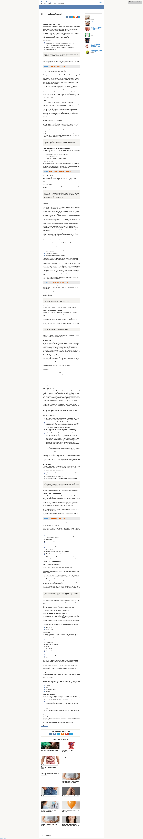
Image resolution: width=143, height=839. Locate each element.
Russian (1, 838)
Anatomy (44, 7)
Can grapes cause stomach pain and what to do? (96, 51)
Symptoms (56, 7)
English (100, 2)
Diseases (50, 7)
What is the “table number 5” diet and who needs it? (95, 34)
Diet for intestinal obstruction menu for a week (95, 22)
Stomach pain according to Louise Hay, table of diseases (96, 39)
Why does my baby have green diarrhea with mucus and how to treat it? (95, 17)
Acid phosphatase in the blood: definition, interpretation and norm (95, 45)
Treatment (62, 7)
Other (73, 7)
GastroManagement (48, 2)
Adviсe (68, 7)
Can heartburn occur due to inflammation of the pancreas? (96, 28)
